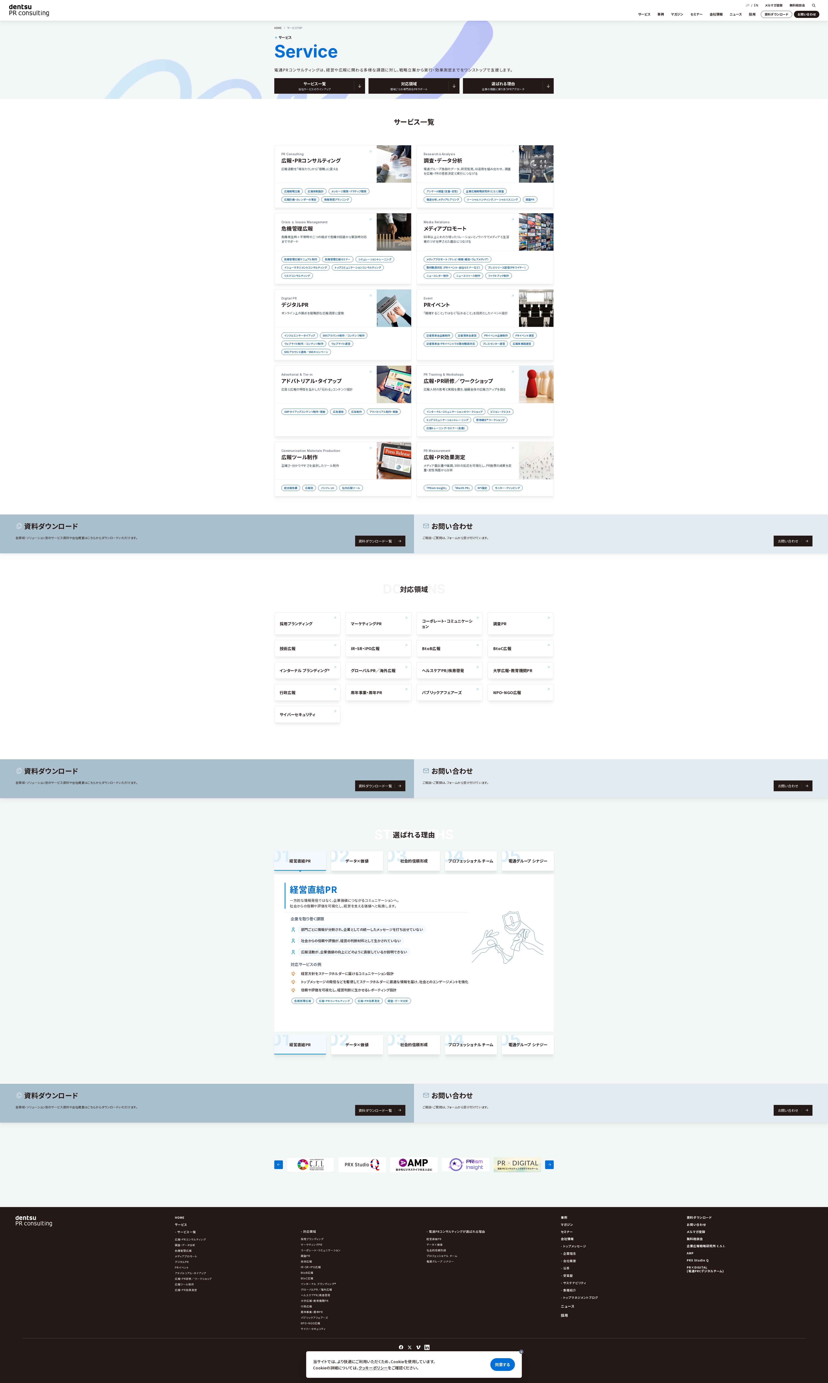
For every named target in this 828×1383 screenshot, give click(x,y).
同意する (502, 1364)
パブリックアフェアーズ (314, 1317)
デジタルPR (182, 1262)
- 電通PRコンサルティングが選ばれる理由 (456, 1231)
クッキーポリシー (373, 1367)
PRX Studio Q (698, 1260)
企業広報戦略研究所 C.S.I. (706, 1246)
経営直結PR (434, 1239)
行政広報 (306, 1306)
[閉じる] (521, 1351)
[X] (409, 1347)
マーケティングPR (311, 1244)
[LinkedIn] (427, 1347)
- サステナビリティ (573, 1283)
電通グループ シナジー (440, 1261)
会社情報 (716, 14)
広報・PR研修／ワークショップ (193, 1278)
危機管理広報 (183, 1250)
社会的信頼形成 (436, 1250)
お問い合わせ (807, 14)
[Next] (549, 1164)
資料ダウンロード (776, 14)
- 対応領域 (308, 1231)
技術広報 (306, 1261)
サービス (644, 14)
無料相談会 (797, 5)
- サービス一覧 (185, 1232)
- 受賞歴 (567, 1275)
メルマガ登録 (774, 5)
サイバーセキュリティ (313, 1329)
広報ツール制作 (184, 1284)
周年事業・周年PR (312, 1312)
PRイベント (182, 1267)
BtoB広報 (307, 1272)
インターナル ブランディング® (318, 1284)
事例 (660, 14)
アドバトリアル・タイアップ (190, 1273)
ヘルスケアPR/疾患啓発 (315, 1295)
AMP (690, 1253)
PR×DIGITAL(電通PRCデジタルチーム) (705, 1269)
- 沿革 (565, 1268)
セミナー (696, 14)
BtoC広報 (307, 1278)
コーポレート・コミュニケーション (321, 1250)
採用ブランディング (312, 1239)
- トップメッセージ (573, 1246)
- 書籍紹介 (568, 1290)
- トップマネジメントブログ (579, 1297)
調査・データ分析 (185, 1245)
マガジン (677, 14)
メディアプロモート (186, 1256)
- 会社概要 (568, 1261)
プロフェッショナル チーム (442, 1256)
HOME (278, 28)
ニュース (736, 14)
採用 (752, 14)
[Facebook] (401, 1347)
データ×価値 (435, 1244)
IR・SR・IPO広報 (311, 1267)
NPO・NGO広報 (310, 1323)
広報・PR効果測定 (186, 1290)
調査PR (305, 1256)
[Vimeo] (418, 1347)
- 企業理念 (568, 1253)
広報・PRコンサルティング (190, 1239)
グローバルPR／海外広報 (316, 1289)
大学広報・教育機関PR (315, 1300)
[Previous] (278, 1164)
